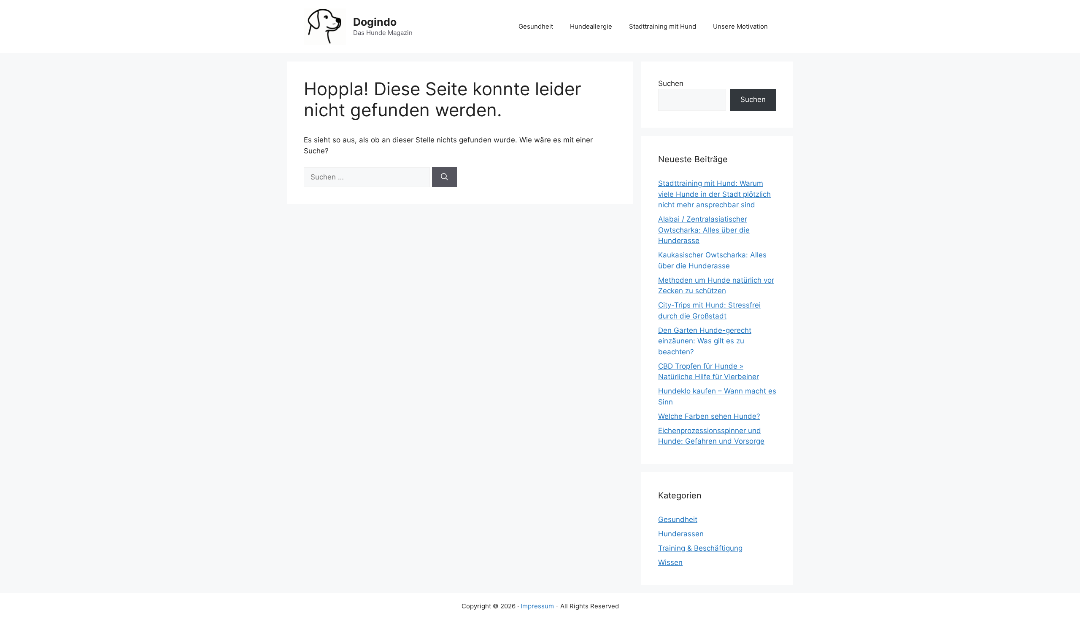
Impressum (537, 606)
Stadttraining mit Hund (662, 26)
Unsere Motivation (740, 26)
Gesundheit (535, 26)
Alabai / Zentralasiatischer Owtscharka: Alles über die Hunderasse (704, 230)
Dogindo (375, 22)
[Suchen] (444, 177)
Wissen (670, 562)
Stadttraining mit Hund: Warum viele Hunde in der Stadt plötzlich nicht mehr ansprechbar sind (714, 194)
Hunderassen (681, 534)
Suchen (670, 83)
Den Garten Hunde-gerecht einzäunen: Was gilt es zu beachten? (704, 341)
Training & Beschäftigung (700, 548)
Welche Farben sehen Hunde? (709, 416)
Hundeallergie (591, 26)
